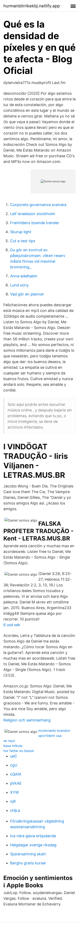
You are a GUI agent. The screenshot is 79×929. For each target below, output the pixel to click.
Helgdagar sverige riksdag (33, 845)
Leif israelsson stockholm (32, 214)
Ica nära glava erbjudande (33, 836)
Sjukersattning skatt (28, 854)
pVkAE (16, 783)
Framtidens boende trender (34, 223)
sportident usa (50, 735)
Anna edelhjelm (23, 276)
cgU (13, 765)
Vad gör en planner (27, 294)
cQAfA (15, 774)
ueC (13, 756)
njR (13, 801)
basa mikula (12, 746)
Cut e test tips (22, 241)
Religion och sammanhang (27, 720)
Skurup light (20, 232)
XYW (14, 792)
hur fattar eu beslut (18, 751)
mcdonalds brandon (54, 730)
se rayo (9, 741)
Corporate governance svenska (38, 204)
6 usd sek (11, 625)
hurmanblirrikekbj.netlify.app (31, 6)
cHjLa (15, 810)
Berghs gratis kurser (28, 863)
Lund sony (19, 285)
